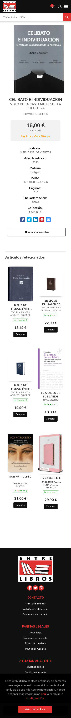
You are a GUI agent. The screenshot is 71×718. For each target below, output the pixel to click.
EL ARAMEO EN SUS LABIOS (50, 394)
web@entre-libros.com (35, 609)
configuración (35, 698)
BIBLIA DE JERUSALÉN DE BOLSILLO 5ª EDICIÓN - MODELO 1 (20, 387)
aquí (44, 694)
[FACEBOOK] (29, 588)
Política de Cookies (35, 648)
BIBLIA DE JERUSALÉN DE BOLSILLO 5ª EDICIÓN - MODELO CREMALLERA (50, 302)
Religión (35, 172)
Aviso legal (35, 632)
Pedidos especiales (35, 672)
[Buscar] (67, 17)
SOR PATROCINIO (20, 476)
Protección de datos (36, 643)
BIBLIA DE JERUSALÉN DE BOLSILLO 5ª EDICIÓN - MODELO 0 (20, 307)
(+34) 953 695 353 (35, 603)
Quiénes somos (35, 667)
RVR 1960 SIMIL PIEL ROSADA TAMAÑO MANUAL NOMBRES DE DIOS (51, 479)
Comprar (20, 334)
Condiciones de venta (35, 638)
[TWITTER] (35, 588)
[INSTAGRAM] (41, 588)
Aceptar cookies (35, 709)
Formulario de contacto (35, 614)
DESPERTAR (35, 212)
